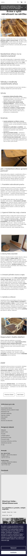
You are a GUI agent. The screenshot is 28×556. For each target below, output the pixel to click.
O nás (2, 445)
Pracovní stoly (5, 439)
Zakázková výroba (6, 443)
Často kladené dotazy (6, 408)
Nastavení (13, 548)
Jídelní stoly (4, 432)
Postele (3, 434)
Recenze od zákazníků (6, 420)
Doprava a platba (5, 415)
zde (8, 540)
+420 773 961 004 (5, 464)
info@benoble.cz (5, 456)
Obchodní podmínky (6, 413)
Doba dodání (4, 417)
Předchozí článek (9, 394)
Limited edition (5, 435)
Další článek (20, 394)
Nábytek (3, 430)
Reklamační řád (5, 411)
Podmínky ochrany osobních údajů (10, 409)
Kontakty (3, 418)
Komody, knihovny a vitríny (9, 441)
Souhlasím (13, 552)
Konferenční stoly (6, 437)
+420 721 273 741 (5, 457)
